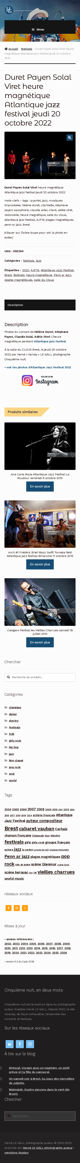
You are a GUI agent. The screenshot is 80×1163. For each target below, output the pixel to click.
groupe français (57, 842)
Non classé (16, 760)
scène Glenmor (44, 864)
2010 (54, 809)
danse (13, 714)
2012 (66, 809)
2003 (16, 943)
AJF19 (35, 270)
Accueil (13, 49)
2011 (60, 809)
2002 (7, 943)
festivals (26, 49)
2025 (55, 952)
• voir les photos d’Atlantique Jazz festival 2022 (37, 367)
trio (31, 872)
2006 (23, 809)
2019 (23, 815)
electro (14, 720)
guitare (8, 849)
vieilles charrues (56, 872)
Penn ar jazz (62, 275)
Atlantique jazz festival (50, 341)
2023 (39, 952)
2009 (48, 809)
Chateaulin (38, 835)
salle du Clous (44, 280)
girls (28, 842)
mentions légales (16, 1152)
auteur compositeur (44, 820)
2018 (18, 815)
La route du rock (41, 850)
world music (14, 878)
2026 (63, 952)
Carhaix (61, 829)
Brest (8, 275)
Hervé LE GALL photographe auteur (48, 1148)
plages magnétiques (18, 280)
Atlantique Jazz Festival (57, 270)
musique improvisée (59, 850)
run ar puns (22, 864)
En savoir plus (40, 486)
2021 (23, 952)
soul (12, 773)
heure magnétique (39, 275)
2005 (15, 809)
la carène (27, 849)
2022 (25, 270)
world (13, 780)
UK (35, 872)
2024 (29, 815)
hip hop (14, 747)
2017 (12, 815)
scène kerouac (16, 872)
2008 (40, 809)
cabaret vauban (36, 828)
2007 (32, 809)
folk (11, 734)
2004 (7, 809)
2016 (52, 948)
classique (15, 707)
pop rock (15, 767)
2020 (15, 952)
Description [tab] (15, 305)
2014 (37, 948)
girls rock (15, 740)
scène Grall (63, 864)
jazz (38, 260)
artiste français (44, 815)
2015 (6, 815)
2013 (72, 809)
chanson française (17, 835)
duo (47, 835)
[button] (70, 137)
